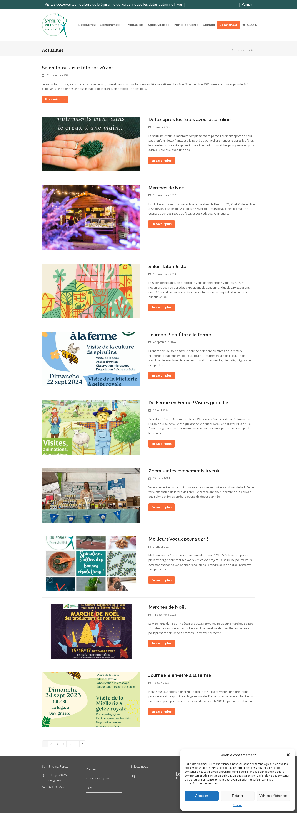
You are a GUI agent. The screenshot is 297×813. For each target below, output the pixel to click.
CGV (89, 788)
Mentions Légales (98, 778)
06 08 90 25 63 (56, 787)
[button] (288, 755)
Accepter (201, 796)
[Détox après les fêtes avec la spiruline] (91, 144)
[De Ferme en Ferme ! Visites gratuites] (91, 427)
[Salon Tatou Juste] (91, 290)
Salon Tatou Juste (167, 266)
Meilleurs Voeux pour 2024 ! (178, 539)
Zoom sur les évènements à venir (184, 470)
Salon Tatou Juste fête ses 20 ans (77, 67)
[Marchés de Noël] (91, 217)
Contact (237, 805)
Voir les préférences (273, 796)
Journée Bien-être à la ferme (179, 675)
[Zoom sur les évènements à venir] (91, 495)
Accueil (236, 50)
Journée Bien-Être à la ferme (179, 334)
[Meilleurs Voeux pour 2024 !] (91, 563)
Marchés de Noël (167, 187)
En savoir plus (55, 99)
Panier (247, 4)
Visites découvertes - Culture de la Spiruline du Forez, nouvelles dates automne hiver (113, 4)
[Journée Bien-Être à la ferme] (91, 359)
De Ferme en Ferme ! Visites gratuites (188, 402)
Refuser (237, 796)
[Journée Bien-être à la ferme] (91, 699)
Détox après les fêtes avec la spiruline (189, 119)
